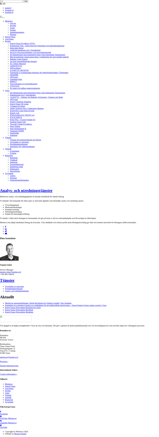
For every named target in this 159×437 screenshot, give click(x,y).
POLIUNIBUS (16, 117)
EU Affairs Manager (18, 64)
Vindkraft (13, 160)
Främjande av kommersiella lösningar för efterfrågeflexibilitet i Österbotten (39, 73)
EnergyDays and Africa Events (22, 111)
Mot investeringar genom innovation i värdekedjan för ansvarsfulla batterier (39, 57)
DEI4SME (14, 75)
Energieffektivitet (16, 164)
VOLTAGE (14, 86)
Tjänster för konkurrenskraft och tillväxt (25, 140)
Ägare (12, 28)
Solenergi (13, 135)
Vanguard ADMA (17, 131)
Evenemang (14, 151)
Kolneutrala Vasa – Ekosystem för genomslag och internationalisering (37, 46)
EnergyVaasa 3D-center (19, 104)
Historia (13, 34)
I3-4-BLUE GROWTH (19, 70)
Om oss (13, 23)
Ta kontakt (9, 173)
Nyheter (13, 153)
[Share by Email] (6, 233)
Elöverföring (15, 171)
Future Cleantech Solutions (20, 102)
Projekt (8, 41)
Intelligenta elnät (16, 167)
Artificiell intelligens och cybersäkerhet (25, 50)
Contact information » (8, 374)
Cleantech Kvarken (17, 106)
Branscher (9, 155)
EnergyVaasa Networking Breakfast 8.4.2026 (23, 308)
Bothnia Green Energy (19, 59)
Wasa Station (15, 126)
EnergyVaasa (10, 37)
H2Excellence (15, 68)
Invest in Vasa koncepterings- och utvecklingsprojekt (30, 52)
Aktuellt (8, 149)
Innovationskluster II (18, 129)
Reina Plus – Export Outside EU (23, 120)
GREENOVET (16, 66)
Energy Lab (14, 113)
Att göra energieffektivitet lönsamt (23, 61)
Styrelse (13, 26)
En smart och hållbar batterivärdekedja (25, 88)
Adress (12, 176)
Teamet (13, 30)
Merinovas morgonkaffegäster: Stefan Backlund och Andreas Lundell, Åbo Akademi (38, 303)
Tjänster (8, 138)
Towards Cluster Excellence (21, 124)
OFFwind (14, 77)
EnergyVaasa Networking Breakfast (19, 310)
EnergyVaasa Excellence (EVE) (22, 43)
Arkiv (7, 90)
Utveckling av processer (19, 142)
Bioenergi (14, 158)
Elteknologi (14, 169)
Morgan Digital (20, 434)
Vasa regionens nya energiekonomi (23, 84)
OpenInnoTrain (16, 79)
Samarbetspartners (17, 32)
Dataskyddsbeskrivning (9, 366)
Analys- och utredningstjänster (26, 190)
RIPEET (13, 82)
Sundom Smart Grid (18, 122)
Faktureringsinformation (19, 180)
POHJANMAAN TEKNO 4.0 (22, 115)
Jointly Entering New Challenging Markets (27, 108)
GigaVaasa (9, 39)
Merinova (9, 21)
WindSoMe (14, 133)
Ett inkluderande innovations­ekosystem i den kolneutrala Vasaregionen (37, 55)
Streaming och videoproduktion (22, 147)
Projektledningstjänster (19, 144)
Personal (13, 178)
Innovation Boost (16, 48)
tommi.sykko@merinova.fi (10, 272)
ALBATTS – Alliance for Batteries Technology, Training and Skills (36, 97)
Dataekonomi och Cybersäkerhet (23, 95)
